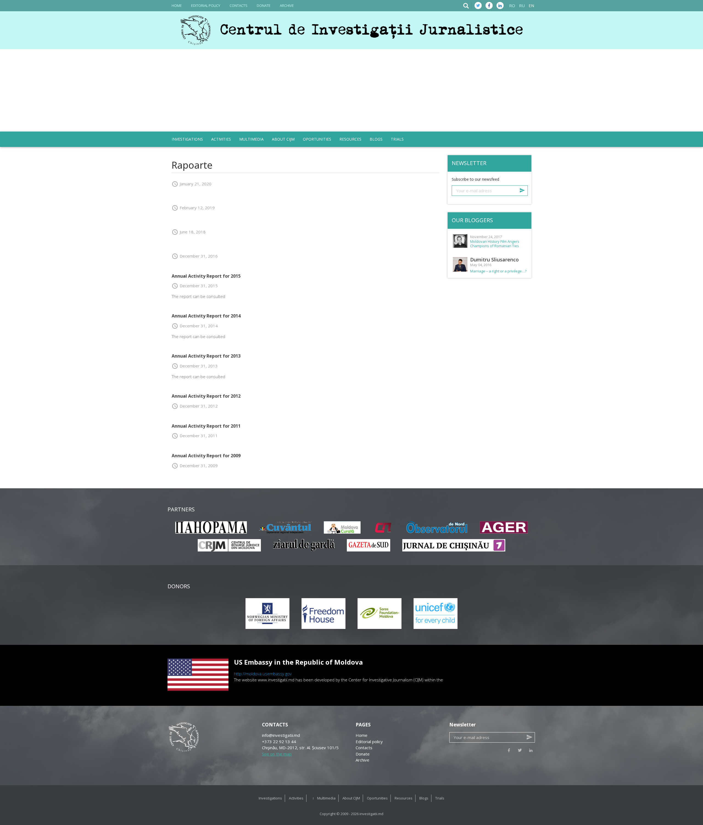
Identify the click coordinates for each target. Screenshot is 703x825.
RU (522, 5)
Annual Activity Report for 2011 (206, 426)
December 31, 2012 (195, 406)
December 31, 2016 (195, 256)
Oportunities (317, 139)
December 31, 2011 (195, 435)
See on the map (277, 754)
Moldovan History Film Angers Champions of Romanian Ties (494, 243)
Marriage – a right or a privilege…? (498, 271)
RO (512, 5)
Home (177, 5)
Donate (263, 5)
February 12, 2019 (193, 207)
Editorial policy (205, 5)
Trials (397, 139)
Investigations (187, 139)
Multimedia (251, 139)
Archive (287, 5)
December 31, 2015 (195, 285)
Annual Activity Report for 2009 (206, 456)
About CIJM (283, 139)
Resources (350, 139)
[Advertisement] (351, 90)
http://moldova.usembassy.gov (263, 673)
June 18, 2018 (189, 232)
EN (531, 5)
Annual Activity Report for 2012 (206, 396)
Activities (221, 139)
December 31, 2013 (195, 366)
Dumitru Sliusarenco (494, 259)
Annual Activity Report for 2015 (206, 276)
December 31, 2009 (195, 465)
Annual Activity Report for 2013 (206, 356)
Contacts (238, 5)
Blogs (376, 139)
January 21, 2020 (191, 183)
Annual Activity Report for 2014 (206, 316)
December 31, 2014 (195, 325)
